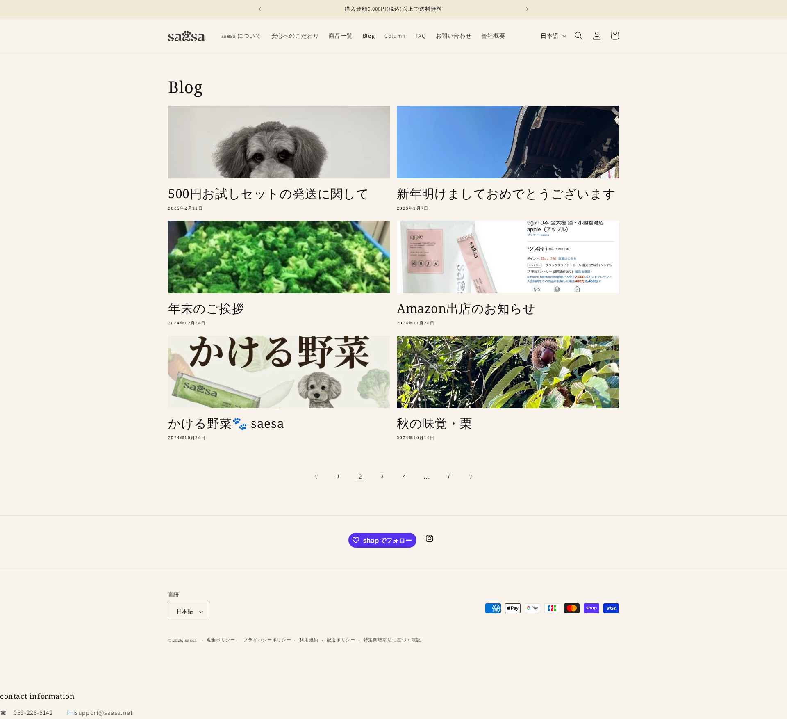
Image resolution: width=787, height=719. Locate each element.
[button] (579, 36)
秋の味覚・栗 (435, 423)
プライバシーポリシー (267, 640)
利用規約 (308, 640)
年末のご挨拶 (206, 308)
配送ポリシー (341, 640)
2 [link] (360, 476)
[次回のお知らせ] (527, 9)
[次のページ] (471, 477)
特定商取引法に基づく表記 (392, 640)
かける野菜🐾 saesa (226, 423)
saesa (191, 640)
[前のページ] (316, 477)
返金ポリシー (221, 640)
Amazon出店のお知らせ (466, 308)
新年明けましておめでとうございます (506, 193)
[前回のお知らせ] (260, 9)
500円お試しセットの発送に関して (268, 193)
